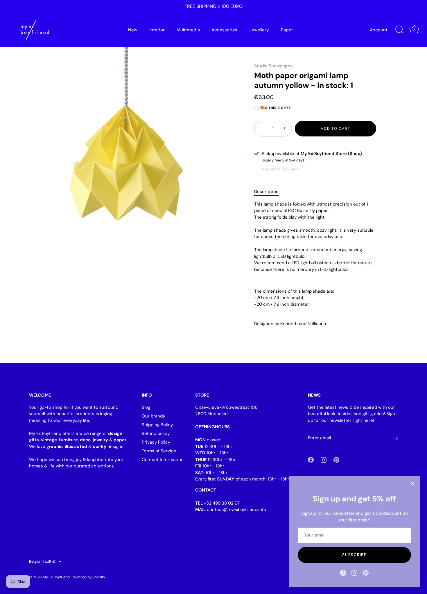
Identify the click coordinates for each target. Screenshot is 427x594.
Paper (287, 30)
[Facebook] (343, 572)
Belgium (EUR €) (43, 561)
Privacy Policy (156, 442)
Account (378, 30)
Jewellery (259, 30)
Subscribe (354, 554)
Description (266, 192)
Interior (157, 30)
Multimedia (188, 30)
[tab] (269, 191)
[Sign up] (395, 438)
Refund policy (156, 433)
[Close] (412, 483)
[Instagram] (354, 572)
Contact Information (163, 459)
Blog (146, 407)
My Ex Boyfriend (56, 577)
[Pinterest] (366, 572)
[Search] (399, 30)
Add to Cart (335, 128)
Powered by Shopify (88, 577)
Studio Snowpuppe (273, 66)
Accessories (224, 30)
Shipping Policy (157, 425)
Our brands (153, 416)
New (132, 30)
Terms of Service (159, 451)
